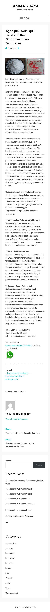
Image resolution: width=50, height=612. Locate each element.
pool (7, 573)
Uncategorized (18, 392)
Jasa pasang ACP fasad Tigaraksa (20, 504)
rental (7, 583)
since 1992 (31, 607)
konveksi (9, 563)
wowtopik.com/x (12, 379)
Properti (8, 578)
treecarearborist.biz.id (14, 376)
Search (8, 460)
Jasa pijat (9, 548)
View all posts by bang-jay (16, 419)
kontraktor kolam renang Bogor (18, 510)
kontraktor (9, 558)
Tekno (8, 588)
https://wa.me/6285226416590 (18, 345)
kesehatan (9, 553)
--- (6, 522)
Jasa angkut (10, 543)
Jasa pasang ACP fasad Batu (17, 499)
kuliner (8, 568)
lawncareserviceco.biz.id (17, 373)
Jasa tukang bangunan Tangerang (19, 516)
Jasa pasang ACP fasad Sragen (18, 494)
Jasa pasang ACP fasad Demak (18, 489)
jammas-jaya (25, 6)
